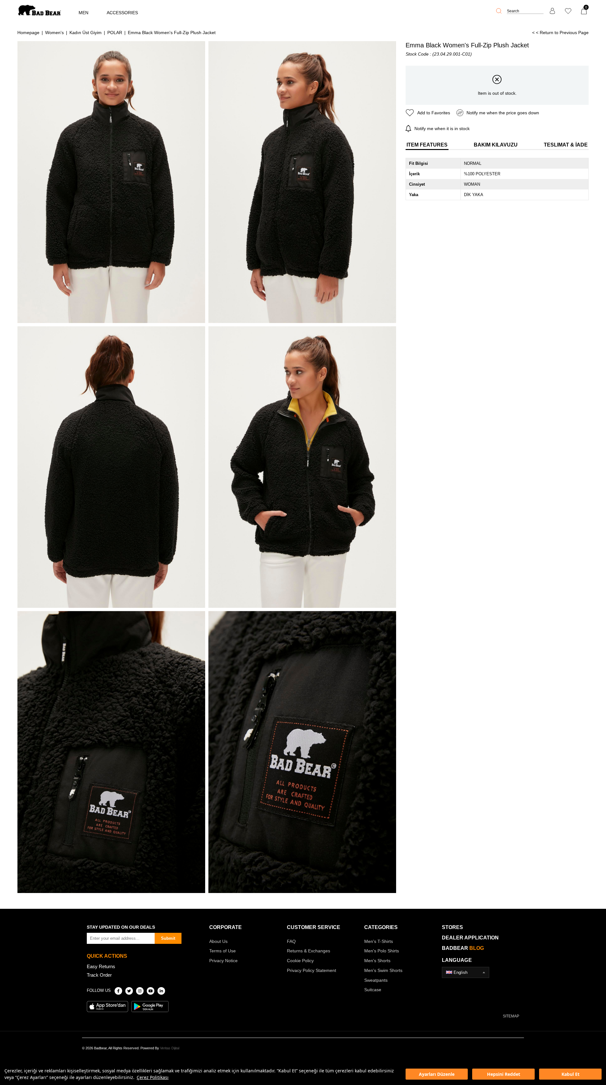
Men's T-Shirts (378, 941)
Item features (427, 144)
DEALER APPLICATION (470, 937)
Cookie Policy (300, 960)
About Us (218, 941)
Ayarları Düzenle (436, 1074)
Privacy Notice (223, 960)
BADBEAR (463, 948)
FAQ (291, 941)
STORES (452, 927)
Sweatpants (376, 980)
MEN (83, 12)
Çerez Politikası (153, 1077)
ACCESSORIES (122, 12)
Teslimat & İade (566, 144)
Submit (168, 938)
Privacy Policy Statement (311, 970)
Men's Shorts (377, 960)
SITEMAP (511, 1016)
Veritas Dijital (169, 1048)
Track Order (99, 975)
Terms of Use (222, 950)
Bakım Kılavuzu (496, 144)
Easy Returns (101, 966)
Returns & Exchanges (308, 950)
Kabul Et (570, 1074)
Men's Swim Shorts (383, 970)
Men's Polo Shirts (381, 950)
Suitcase (372, 989)
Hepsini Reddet (503, 1074)
